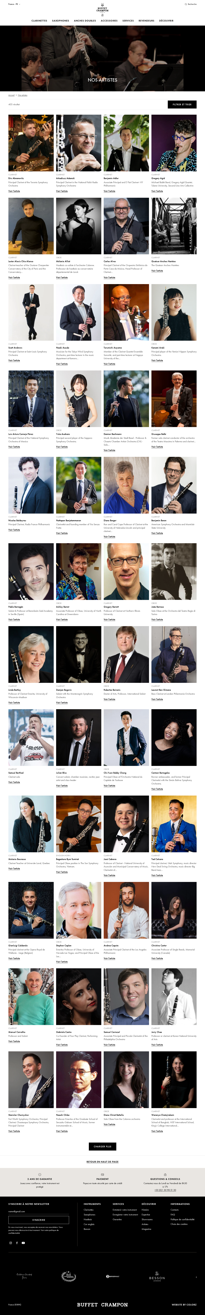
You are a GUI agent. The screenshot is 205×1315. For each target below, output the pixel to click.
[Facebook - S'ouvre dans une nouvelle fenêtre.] (17, 1243)
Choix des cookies (179, 1224)
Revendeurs (146, 20)
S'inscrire (38, 1220)
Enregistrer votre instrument (125, 1214)
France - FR (13, 4)
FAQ (173, 1214)
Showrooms (147, 1219)
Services (128, 20)
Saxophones (60, 20)
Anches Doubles (85, 20)
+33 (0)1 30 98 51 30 (165, 1190)
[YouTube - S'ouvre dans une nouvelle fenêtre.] (23, 1243)
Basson (87, 1229)
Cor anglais (89, 1224)
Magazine (146, 1229)
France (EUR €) (14, 1304)
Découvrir (166, 20)
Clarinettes (39, 20)
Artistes (145, 1224)
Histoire (145, 1209)
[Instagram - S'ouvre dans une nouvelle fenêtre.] (10, 1243)
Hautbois (88, 1219)
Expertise (146, 1214)
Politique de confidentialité (182, 1219)
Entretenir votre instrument (125, 1209)
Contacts (175, 1209)
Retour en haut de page (103, 1161)
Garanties (117, 1219)
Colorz (192, 1304)
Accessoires (109, 20)
